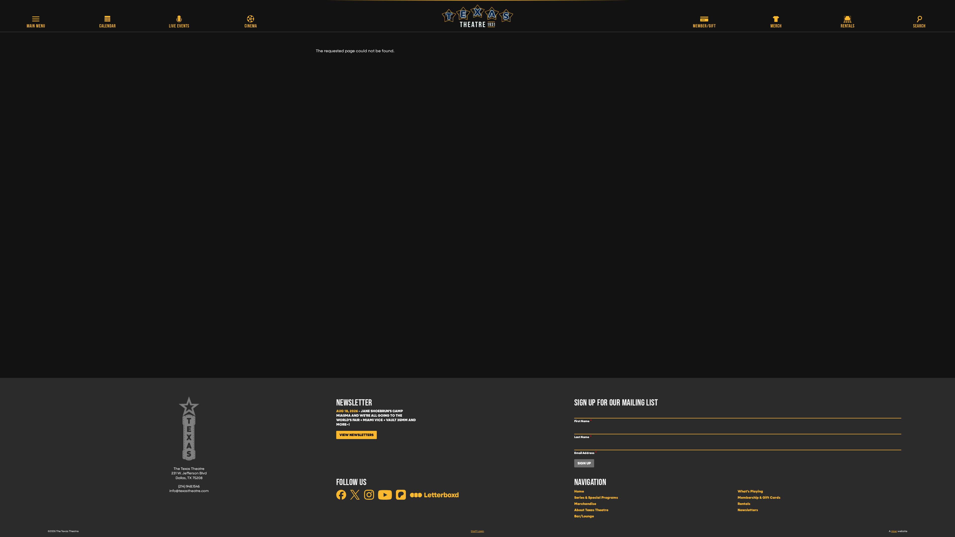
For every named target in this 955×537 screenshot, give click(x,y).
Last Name (581, 437)
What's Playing (750, 491)
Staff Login (477, 531)
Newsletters (748, 509)
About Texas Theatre (591, 509)
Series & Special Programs (596, 497)
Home (579, 491)
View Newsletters (356, 434)
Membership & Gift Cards (759, 497)
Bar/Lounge (584, 516)
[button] (36, 22)
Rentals (744, 503)
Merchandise (585, 503)
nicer (894, 531)
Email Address (584, 453)
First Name (581, 421)
